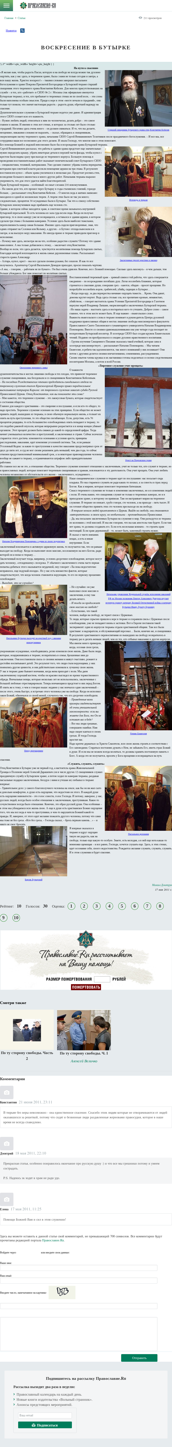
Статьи (21, 18)
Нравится (11, 30)
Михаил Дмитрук (162, 885)
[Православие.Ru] (38, 5)
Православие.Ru (53, 1240)
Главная (8, 18)
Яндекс (28, 1252)
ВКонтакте (20, 1252)
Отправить (139, 1358)
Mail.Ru (37, 1252)
